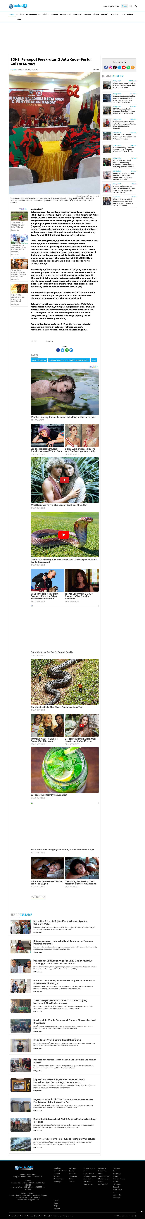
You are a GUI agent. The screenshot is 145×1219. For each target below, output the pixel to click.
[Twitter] (119, 67)
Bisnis (56, 1203)
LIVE (125, 6)
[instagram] (110, 67)
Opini (100, 1174)
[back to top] (142, 1211)
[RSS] (133, 67)
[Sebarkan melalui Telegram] (71, 350)
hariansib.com (123, 1216)
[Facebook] (106, 67)
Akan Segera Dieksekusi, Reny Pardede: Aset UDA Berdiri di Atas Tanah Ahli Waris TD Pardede (123, 202)
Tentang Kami (14, 1216)
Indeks (19, 19)
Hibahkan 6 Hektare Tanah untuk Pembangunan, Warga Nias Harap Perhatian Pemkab (124, 125)
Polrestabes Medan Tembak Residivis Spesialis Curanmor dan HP (64, 1061)
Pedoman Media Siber (35, 1216)
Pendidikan (73, 1176)
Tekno (56, 1200)
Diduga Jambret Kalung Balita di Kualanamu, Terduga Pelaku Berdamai (63, 942)
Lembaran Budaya (90, 1176)
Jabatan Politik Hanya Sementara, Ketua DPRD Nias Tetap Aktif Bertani (124, 137)
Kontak (70, 1216)
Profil (115, 1171)
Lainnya (130, 14)
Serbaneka (102, 1168)
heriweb (133, 1216)
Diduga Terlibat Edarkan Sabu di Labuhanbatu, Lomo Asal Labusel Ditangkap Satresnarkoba (124, 189)
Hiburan (96, 14)
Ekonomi (72, 1174)
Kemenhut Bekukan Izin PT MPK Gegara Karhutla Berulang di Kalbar (64, 1120)
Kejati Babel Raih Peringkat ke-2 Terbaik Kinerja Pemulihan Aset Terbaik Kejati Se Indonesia (59, 1081)
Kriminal (46, 14)
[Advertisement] (72, 39)
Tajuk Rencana (103, 1176)
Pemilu (115, 1181)
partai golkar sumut (39, 360)
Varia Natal (117, 1184)
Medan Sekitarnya (33, 14)
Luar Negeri (77, 14)
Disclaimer (58, 1216)
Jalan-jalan (117, 1195)
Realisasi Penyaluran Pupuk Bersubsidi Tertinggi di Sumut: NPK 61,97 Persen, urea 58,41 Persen (124, 176)
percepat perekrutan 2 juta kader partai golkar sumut (69, 360)
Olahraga (87, 14)
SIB (40, 209)
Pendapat (116, 1198)
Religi (56, 1206)
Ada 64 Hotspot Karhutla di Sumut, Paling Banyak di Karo (64, 1138)
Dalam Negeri (65, 14)
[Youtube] (124, 67)
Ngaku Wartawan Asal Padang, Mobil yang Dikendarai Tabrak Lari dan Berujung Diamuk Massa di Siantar (123, 164)
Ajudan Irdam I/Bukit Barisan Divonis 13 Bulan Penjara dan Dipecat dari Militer (124, 85)
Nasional (57, 1208)
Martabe (54, 14)
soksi (94, 360)
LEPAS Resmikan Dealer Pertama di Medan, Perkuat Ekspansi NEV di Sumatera (124, 111)
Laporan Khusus (119, 1179)
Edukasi (104, 14)
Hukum (71, 1179)
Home (12, 14)
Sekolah (71, 1181)
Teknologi (116, 1168)
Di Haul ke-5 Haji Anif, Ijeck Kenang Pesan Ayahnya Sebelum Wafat (60, 922)
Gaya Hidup (113, 14)
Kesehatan (102, 1171)
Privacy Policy (48, 1216)
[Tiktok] (115, 67)
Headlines (20, 14)
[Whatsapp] (128, 67)
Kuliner (115, 1176)
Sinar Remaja (88, 1179)
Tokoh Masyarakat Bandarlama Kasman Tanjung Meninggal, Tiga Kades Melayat (60, 1002)
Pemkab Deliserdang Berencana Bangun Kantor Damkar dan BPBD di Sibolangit (64, 982)
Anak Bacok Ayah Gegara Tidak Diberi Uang (57, 1039)
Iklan (65, 1216)
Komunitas (117, 1174)
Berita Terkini (103, 1184)
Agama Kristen (89, 1174)
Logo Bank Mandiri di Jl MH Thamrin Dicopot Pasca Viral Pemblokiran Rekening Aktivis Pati (63, 1101)
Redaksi (13, 70)
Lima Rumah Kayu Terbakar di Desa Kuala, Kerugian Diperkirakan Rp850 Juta (123, 150)
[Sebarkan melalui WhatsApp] (67, 350)
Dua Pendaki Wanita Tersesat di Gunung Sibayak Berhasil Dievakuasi (64, 1021)
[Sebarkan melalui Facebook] (58, 350)
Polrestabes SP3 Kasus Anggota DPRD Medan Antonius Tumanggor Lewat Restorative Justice (62, 962)
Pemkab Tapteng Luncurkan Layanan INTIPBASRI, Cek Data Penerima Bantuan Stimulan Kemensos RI (124, 99)
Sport (123, 14)
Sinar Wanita (88, 1184)
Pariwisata (87, 1181)
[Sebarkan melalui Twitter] (62, 350)
